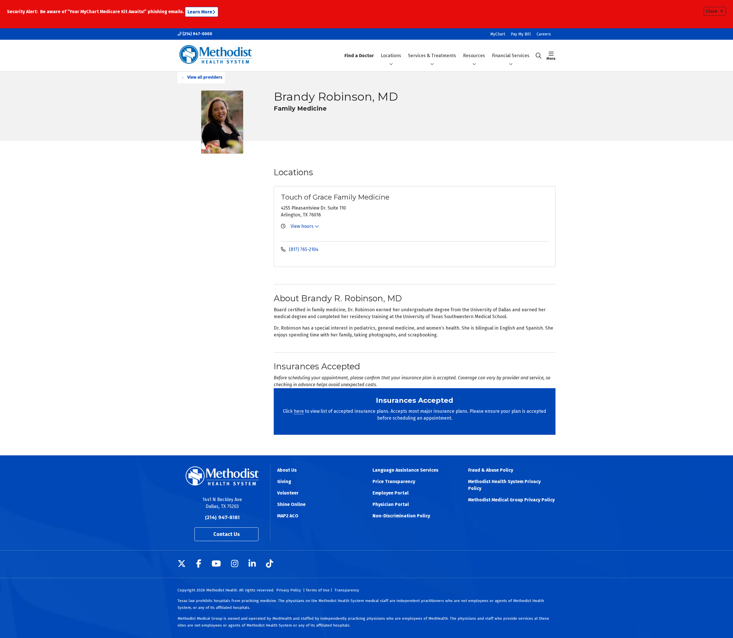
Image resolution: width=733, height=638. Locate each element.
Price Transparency (394, 481)
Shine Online (291, 504)
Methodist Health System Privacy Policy (504, 485)
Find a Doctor (359, 55)
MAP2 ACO (287, 516)
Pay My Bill (521, 34)
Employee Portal (391, 493)
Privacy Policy (288, 590)
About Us (287, 470)
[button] (551, 55)
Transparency (346, 590)
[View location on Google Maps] (504, 213)
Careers (544, 34)
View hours (303, 226)
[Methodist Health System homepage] (216, 55)
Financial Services (510, 55)
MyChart (497, 34)
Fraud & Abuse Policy (490, 470)
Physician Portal (391, 504)
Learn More (200, 12)
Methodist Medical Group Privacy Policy (511, 500)
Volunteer (288, 493)
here (299, 411)
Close (711, 11)
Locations (391, 55)
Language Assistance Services (405, 470)
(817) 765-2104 (303, 249)
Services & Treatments (432, 55)
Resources (474, 55)
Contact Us (226, 534)
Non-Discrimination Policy (401, 516)
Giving (284, 481)
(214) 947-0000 (197, 33)
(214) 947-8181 (222, 517)
